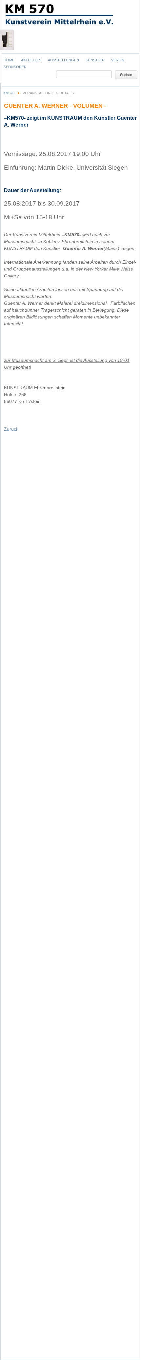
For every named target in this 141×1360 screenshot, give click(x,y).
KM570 (8, 93)
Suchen (126, 75)
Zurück (11, 429)
